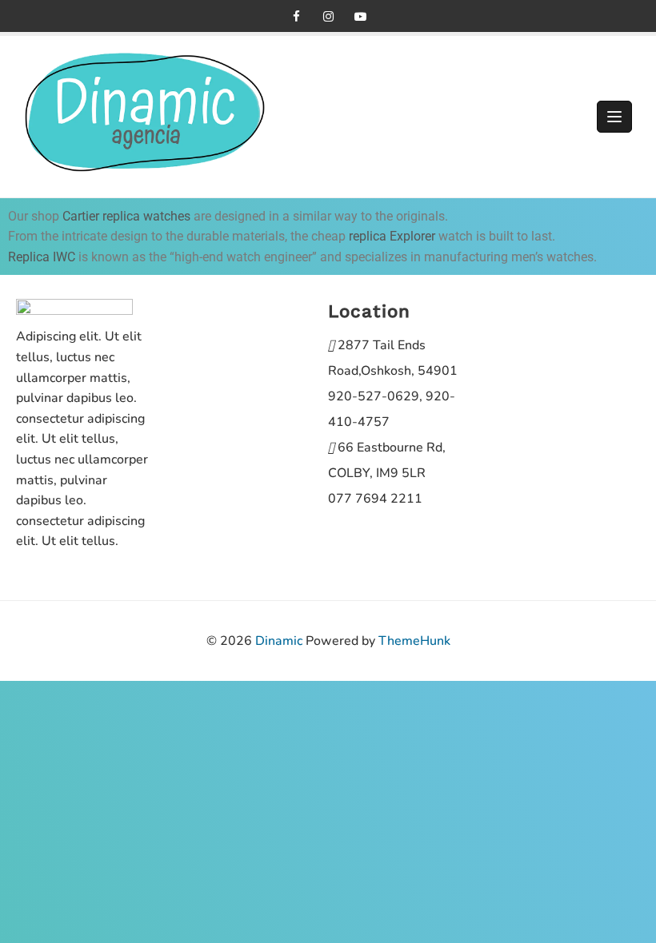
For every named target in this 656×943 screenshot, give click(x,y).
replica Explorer (392, 236)
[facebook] (296, 16)
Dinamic (278, 641)
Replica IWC (41, 257)
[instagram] (328, 16)
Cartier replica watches (126, 216)
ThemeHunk (414, 641)
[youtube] (360, 16)
